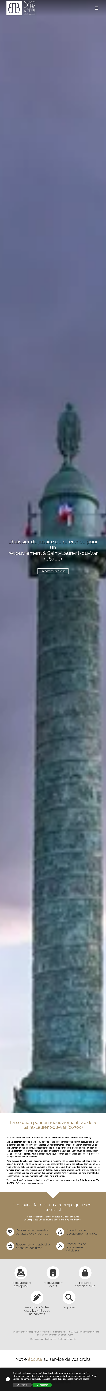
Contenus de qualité (67, 1339)
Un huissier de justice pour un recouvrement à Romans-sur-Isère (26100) (45, 1332)
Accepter (44, 1385)
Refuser (23, 1385)
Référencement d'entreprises (43, 1339)
